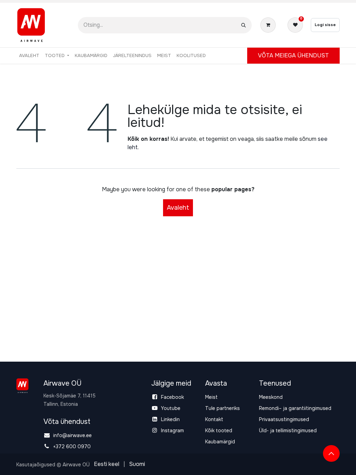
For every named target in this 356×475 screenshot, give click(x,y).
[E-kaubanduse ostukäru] (269, 25)
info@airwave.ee (72, 435)
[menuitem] (29, 55)
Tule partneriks (222, 408)
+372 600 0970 (72, 446)
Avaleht (178, 207)
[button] (331, 453)
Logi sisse (325, 24)
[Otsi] (243, 25)
